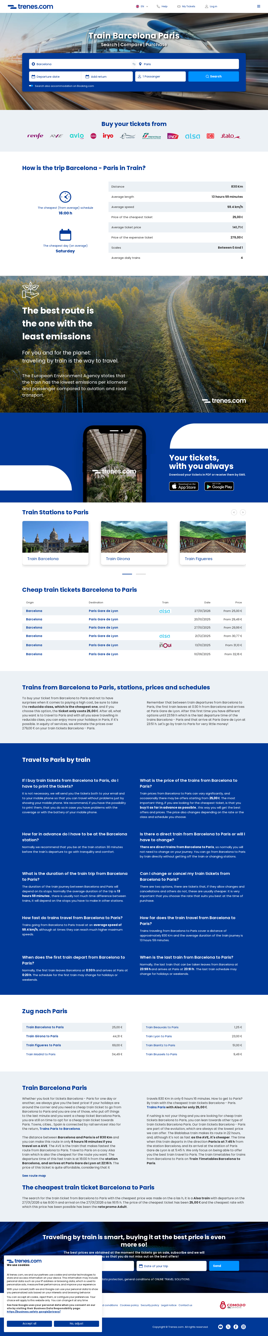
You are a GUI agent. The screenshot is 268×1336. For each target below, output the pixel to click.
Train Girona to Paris (42, 1036)
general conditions (137, 1279)
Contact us (185, 1305)
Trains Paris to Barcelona (59, 1128)
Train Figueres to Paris (43, 1045)
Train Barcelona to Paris (45, 1027)
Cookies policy (129, 1305)
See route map (34, 1175)
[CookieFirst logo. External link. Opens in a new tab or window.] (24, 1261)
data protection (112, 1279)
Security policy (150, 1305)
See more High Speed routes (203, 512)
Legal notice (169, 1305)
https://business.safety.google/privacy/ (33, 1311)
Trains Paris (156, 1107)
